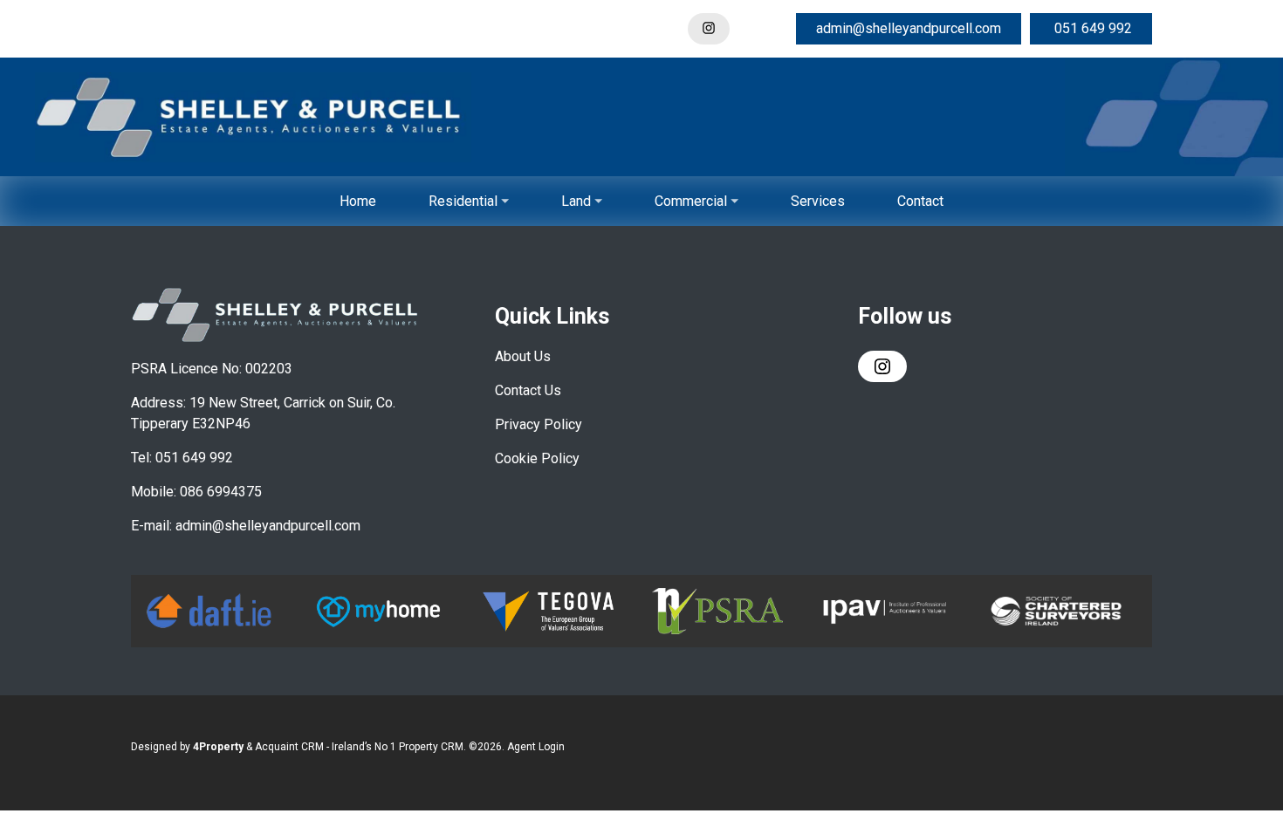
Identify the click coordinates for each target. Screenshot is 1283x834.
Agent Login (536, 747)
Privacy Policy (538, 424)
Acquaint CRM (289, 747)
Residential (463, 201)
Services (818, 201)
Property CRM (431, 747)
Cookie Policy (537, 458)
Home (358, 201)
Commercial (691, 201)
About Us (523, 356)
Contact (920, 201)
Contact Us (528, 390)
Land (576, 201)
